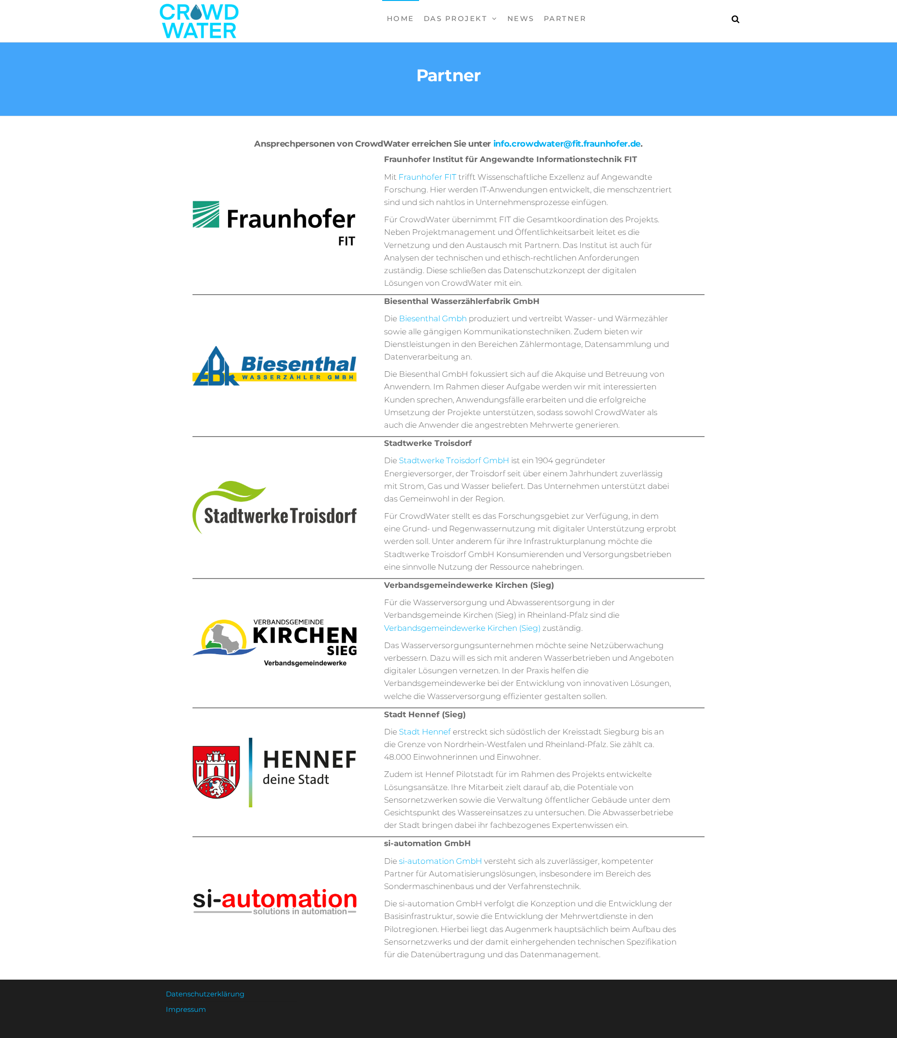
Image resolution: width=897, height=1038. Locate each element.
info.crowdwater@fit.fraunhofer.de (567, 144)
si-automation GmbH (439, 861)
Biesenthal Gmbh (433, 318)
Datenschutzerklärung (205, 993)
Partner (565, 18)
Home (400, 18)
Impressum (186, 1009)
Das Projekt (456, 18)
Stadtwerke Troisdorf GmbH (453, 460)
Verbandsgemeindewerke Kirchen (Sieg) (463, 628)
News (520, 18)
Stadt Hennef (425, 731)
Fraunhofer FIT (427, 177)
